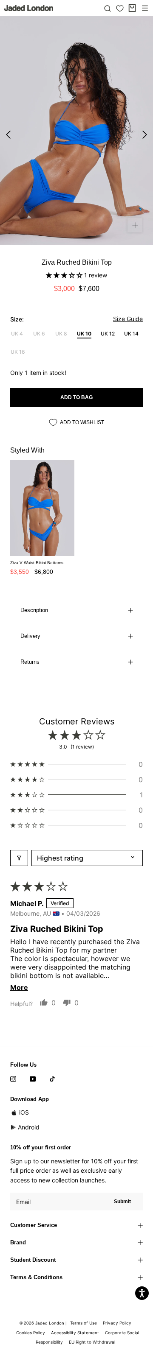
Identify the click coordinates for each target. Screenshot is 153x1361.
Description (34, 610)
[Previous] (8, 135)
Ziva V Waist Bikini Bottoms (36, 562)
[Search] (107, 8)
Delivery (30, 636)
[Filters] (19, 858)
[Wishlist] (119, 8)
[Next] (145, 135)
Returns (30, 662)
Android (29, 1127)
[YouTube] (33, 1078)
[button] (65, 275)
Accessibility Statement (75, 1332)
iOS (24, 1112)
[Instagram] (13, 1078)
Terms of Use (83, 1322)
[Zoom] (135, 225)
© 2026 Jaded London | (44, 1323)
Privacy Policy (117, 1322)
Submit (122, 1201)
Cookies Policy (30, 1332)
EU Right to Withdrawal (92, 1341)
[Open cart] (132, 8)
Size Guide (128, 318)
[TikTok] (52, 1078)
